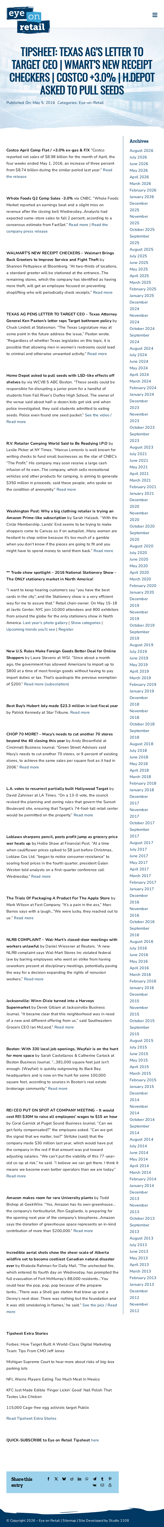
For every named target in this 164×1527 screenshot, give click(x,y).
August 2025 (141, 249)
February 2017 (143, 882)
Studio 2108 (119, 1520)
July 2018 (138, 750)
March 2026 (140, 183)
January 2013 (142, 1284)
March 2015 (140, 1073)
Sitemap (69, 1520)
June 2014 (139, 1152)
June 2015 (139, 1053)
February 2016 (143, 981)
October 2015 (142, 1020)
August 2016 (141, 941)
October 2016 (142, 921)
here (95, 1440)
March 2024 (140, 381)
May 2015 (139, 1060)
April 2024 (139, 374)
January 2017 (142, 888)
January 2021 (142, 493)
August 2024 (141, 348)
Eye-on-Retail (91, 102)
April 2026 (139, 177)
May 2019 (139, 664)
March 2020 (140, 579)
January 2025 (142, 295)
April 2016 (139, 968)
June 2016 (139, 954)
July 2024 (138, 354)
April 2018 (139, 770)
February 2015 (143, 1080)
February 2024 (143, 387)
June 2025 (139, 262)
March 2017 (140, 875)
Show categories (86, 622)
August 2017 (141, 842)
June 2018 (139, 757)
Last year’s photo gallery (45, 622)
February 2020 (143, 585)
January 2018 (142, 789)
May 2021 (139, 467)
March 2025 (140, 282)
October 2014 (142, 1119)
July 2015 (138, 1047)
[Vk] (94, 1485)
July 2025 (138, 256)
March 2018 (140, 776)
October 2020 (142, 526)
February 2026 (143, 190)
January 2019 (142, 691)
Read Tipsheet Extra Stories (31, 1418)
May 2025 (139, 269)
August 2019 (141, 644)
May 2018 (139, 763)
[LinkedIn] (79, 1479)
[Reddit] (72, 1479)
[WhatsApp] (87, 1479)
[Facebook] (48, 1479)
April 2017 (139, 869)
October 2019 (142, 625)
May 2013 (139, 1258)
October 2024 (142, 328)
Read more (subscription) (46, 684)
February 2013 (143, 1277)
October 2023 (142, 427)
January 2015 (142, 1086)
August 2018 (141, 743)
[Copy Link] (110, 1485)
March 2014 (140, 1172)
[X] (56, 1479)
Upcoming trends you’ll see (30, 629)
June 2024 (139, 361)
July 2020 (138, 552)
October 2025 (142, 229)
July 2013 (138, 1244)
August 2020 (141, 546)
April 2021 (139, 473)
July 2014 (138, 1146)
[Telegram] (94, 1479)
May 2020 (139, 565)
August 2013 (141, 1238)
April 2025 (139, 275)
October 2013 (142, 1218)
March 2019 (140, 677)
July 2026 (138, 157)
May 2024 (139, 368)
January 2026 (142, 196)
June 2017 (139, 855)
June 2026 (139, 163)
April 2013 (139, 1264)
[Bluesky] (64, 1479)
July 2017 (138, 849)
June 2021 (139, 460)
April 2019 (139, 671)
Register (66, 629)
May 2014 (139, 1159)
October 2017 (142, 822)
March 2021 (140, 480)
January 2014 (142, 1185)
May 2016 (139, 961)
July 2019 (138, 651)
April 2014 (139, 1165)
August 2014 (141, 1139)
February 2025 (143, 289)
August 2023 (141, 447)
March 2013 (140, 1271)
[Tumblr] (102, 1479)
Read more (78, 224)
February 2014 (143, 1179)
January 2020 (142, 592)
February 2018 (143, 783)
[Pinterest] (110, 1479)
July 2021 (138, 453)
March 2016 (140, 974)
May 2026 (139, 170)
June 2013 (139, 1251)
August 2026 (141, 150)
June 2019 (139, 658)
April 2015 (139, 1066)
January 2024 (142, 394)
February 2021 (143, 486)
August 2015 (141, 1040)
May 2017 (139, 862)
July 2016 (138, 948)
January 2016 (142, 987)
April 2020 (139, 572)
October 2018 (142, 724)
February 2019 (143, 684)
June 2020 (139, 559)
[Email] (102, 1485)
